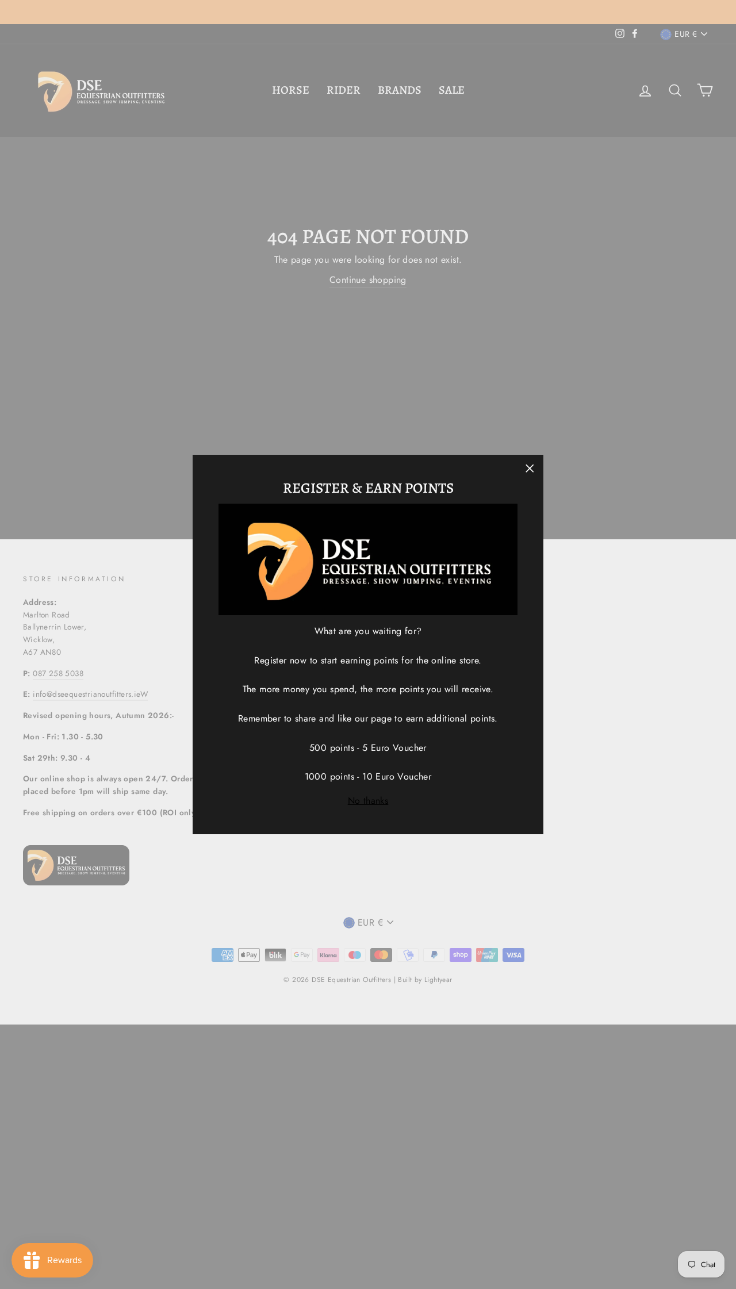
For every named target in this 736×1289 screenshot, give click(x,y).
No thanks (368, 800)
